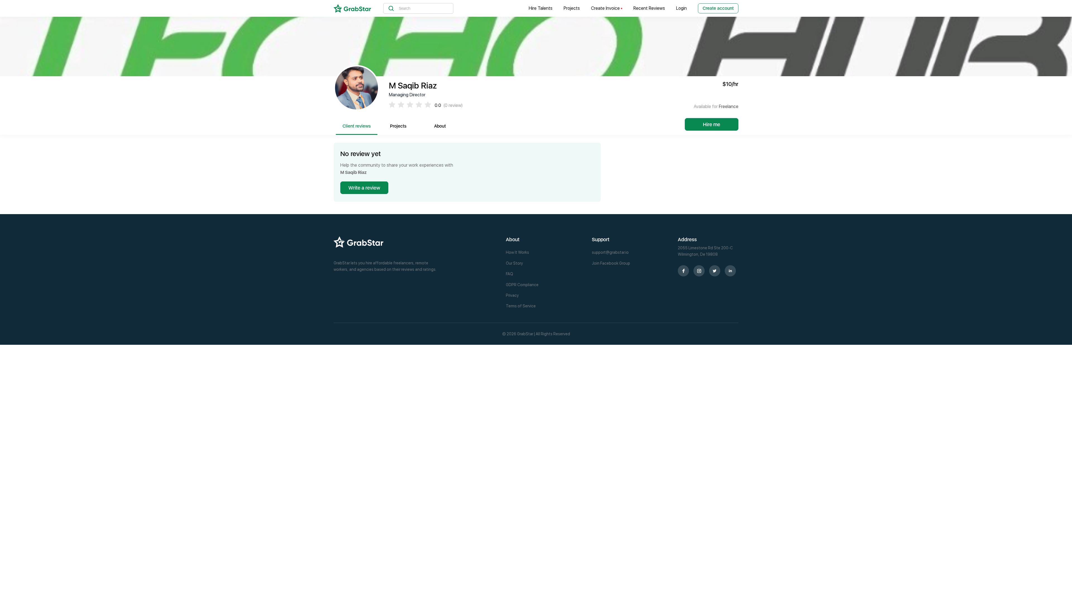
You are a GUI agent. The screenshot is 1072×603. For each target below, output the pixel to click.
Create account (718, 8)
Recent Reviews (649, 8)
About (440, 126)
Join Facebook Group (611, 263)
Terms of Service (521, 306)
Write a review (364, 188)
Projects (572, 8)
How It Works (517, 252)
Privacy (512, 295)
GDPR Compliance (522, 285)
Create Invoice (606, 8)
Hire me (711, 124)
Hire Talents (540, 8)
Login (681, 8)
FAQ (509, 274)
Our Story (514, 263)
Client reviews (357, 126)
